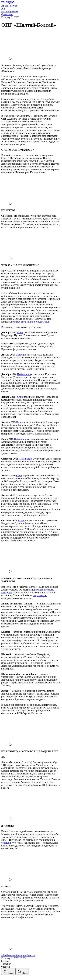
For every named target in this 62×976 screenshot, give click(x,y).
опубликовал (40, 595)
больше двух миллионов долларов (30, 321)
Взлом (19, 354)
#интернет (21, 955)
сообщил (6, 842)
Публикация (24, 374)
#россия (31, 955)
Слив (20, 332)
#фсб (4, 955)
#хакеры (11, 955)
